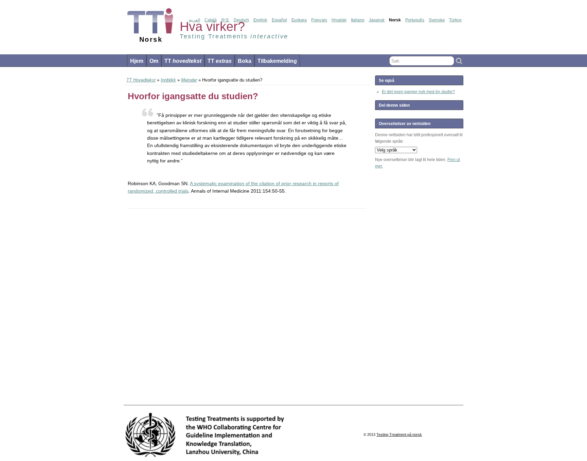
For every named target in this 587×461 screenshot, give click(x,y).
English (260, 20)
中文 (225, 20)
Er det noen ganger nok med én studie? (418, 91)
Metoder (189, 80)
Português (414, 20)
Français (319, 20)
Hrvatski (339, 20)
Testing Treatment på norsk (399, 434)
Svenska (437, 20)
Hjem (136, 61)
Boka (244, 61)
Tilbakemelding (277, 61)
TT (182, 61)
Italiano (357, 20)
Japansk (377, 20)
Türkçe (455, 20)
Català (210, 20)
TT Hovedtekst (141, 80)
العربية (194, 20)
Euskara (299, 20)
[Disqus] (247, 307)
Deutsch (241, 20)
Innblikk (168, 80)
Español (279, 20)
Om (153, 61)
